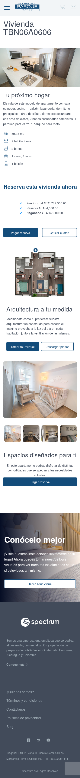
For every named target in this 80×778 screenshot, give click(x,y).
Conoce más (15, 664)
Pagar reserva (20, 233)
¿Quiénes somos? (20, 691)
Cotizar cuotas (59, 233)
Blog (9, 726)
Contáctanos (16, 709)
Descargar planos (57, 347)
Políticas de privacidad (23, 717)
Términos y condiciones (24, 700)
